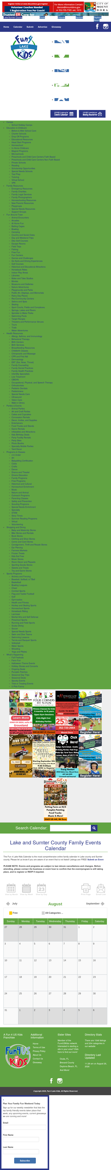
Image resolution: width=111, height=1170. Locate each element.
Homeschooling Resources (24, 200)
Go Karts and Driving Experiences (27, 260)
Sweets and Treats (20, 567)
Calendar (17, 26)
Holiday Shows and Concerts (25, 666)
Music (14, 489)
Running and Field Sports (23, 622)
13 (50, 960)
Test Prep (16, 174)
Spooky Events (18, 680)
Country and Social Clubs (23, 234)
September (93, 903)
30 (94, 993)
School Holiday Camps (22, 124)
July (14, 903)
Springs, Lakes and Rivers (24, 310)
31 (5, 1010)
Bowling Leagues (19, 585)
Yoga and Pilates (19, 651)
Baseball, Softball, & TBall (23, 579)
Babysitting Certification (22, 460)
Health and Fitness (20, 602)
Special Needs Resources (23, 208)
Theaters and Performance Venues (28, 321)
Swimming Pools (19, 315)
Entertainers (17, 423)
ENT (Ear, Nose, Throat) (23, 362)
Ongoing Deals (18, 669)
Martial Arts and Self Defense (25, 616)
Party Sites (16, 440)
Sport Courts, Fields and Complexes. (28, 307)
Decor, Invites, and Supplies (24, 420)
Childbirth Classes (20, 350)
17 (5, 977)
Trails (14, 327)
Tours (14, 324)
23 (94, 977)
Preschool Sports (19, 619)
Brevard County (67, 1062)
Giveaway (56, 26)
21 (64, 977)
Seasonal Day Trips (20, 674)
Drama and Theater (21, 472)
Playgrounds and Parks (22, 289)
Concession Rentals (21, 417)
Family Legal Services (22, 194)
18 (20, 977)
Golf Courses (18, 263)
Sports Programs (14, 573)
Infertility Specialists (20, 373)
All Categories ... (54, 913)
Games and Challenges (22, 258)
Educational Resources (22, 139)
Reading (15, 165)
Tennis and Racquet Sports (24, 640)
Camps (10, 122)
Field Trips (16, 246)
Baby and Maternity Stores (24, 530)
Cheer (14, 588)
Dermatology (17, 359)
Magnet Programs (20, 150)
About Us (37, 1054)
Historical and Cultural (22, 483)
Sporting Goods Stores (22, 564)
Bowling (15, 229)
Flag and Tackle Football (23, 593)
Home (6, 26)
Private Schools (19, 162)
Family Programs (19, 478)
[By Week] (26, 889)
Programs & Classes (16, 451)
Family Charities (19, 191)
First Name (8, 1134)
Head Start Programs (21, 142)
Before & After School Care (24, 130)
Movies (15, 281)
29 (79, 993)
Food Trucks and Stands (23, 425)
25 (20, 993)
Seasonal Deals (19, 677)
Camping (16, 232)
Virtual (14, 521)
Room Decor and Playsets (23, 561)
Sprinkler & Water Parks (22, 313)
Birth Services (18, 344)
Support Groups (19, 211)
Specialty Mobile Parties (22, 446)
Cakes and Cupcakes (21, 414)
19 (35, 977)
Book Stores (17, 535)
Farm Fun (16, 660)
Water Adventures (20, 330)
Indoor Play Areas (20, 272)
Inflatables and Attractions (23, 431)
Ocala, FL (64, 1058)
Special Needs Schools (22, 171)
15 (79, 960)
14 (64, 960)
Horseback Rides (19, 269)
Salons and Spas (19, 301)
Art (13, 457)
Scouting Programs (20, 504)
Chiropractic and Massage (24, 353)
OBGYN (15, 379)
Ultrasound (17, 396)
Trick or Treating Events (22, 683)
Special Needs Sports (21, 631)
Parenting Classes (20, 498)
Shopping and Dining (16, 527)
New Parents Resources (23, 203)
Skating (15, 304)
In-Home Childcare (20, 148)
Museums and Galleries (22, 284)
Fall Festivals (18, 657)
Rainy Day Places (20, 295)
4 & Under (16, 454)
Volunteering (17, 524)
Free (15, 913)
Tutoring (15, 177)
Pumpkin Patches (19, 671)
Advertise (42, 26)
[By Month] (11, 889)
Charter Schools (19, 133)
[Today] (41, 889)
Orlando (61, 17)
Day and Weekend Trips (23, 237)
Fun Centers (17, 255)
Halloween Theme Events (23, 663)
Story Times (17, 515)
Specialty (16, 509)
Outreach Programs (21, 495)
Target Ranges (18, 318)
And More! (64, 1070)
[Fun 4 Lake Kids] (23, 47)
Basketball (16, 582)
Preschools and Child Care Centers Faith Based (33, 156)
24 (5, 993)
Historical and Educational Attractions (29, 266)
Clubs (14, 463)
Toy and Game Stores (22, 570)
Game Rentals (18, 428)
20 (50, 977)
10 (5, 960)
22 (79, 977)
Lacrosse (16, 614)
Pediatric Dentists (19, 388)
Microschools (18, 153)
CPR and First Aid (20, 356)
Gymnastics (17, 599)
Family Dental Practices (22, 368)
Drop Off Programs (20, 136)
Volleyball (16, 643)
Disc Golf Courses (20, 240)
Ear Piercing (17, 547)
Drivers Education (20, 475)
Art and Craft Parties (21, 411)
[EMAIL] (100, 889)
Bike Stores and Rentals (23, 533)
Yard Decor (17, 449)
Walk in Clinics (18, 402)
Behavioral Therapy (20, 339)
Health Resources (15, 333)
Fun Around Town (15, 214)
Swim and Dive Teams (22, 634)
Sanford (79, 17)
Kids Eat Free (18, 556)
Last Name (8, 1147)
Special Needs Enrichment (24, 506)
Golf (13, 596)
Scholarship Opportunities (23, 168)
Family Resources (15, 185)
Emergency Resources (22, 188)
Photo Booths (18, 443)
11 (20, 960)
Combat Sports (18, 590)
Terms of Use (39, 1047)
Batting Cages (18, 226)
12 (35, 960)
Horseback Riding (20, 611)
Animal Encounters (20, 217)
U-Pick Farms (18, 686)
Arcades (15, 220)
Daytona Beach (97, 19)
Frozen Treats (18, 553)
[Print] (85, 889)
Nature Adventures (20, 287)
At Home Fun (18, 223)
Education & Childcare (17, 127)
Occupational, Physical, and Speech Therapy (32, 382)
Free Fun (16, 252)
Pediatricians (17, 391)
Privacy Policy (39, 1051)
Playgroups (17, 205)
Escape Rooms (18, 243)
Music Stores (17, 559)
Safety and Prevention (22, 501)
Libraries (16, 275)
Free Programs (18, 480)
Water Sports (17, 645)
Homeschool (17, 145)
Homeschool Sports (20, 608)
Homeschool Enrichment (23, 486)
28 (64, 993)
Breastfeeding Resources (23, 347)
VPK (13, 182)
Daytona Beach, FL (68, 1066)
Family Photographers (22, 197)
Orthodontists (18, 385)
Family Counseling (20, 365)
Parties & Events (14, 405)
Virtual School (18, 179)
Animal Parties (18, 408)
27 (50, 993)
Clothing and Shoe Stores (23, 538)
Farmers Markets (19, 550)
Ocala (42, 17)
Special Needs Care (21, 394)
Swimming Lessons (20, 637)
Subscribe (25, 1160)
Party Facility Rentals (21, 437)
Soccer (15, 628)
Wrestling (16, 648)
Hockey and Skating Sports (24, 605)
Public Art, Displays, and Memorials (28, 292)
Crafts (14, 466)
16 (94, 960)
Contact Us (38, 1058)
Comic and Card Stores (22, 541)
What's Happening (15, 654)
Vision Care (17, 399)
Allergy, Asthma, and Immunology (27, 336)
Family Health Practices (22, 370)
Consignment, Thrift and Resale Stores (29, 544)
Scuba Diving (18, 625)
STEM (14, 512)
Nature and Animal (20, 492)
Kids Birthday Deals (20, 434)
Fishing (15, 249)
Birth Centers (18, 342)
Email (5, 1122)
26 (35, 993)
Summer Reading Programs (24, 518)
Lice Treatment (18, 376)
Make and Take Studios (22, 278)
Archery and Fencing (21, 576)
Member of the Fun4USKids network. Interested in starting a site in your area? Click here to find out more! (68, 1046)
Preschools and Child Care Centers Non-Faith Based (36, 159)
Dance (14, 469)
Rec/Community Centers (23, 298)
